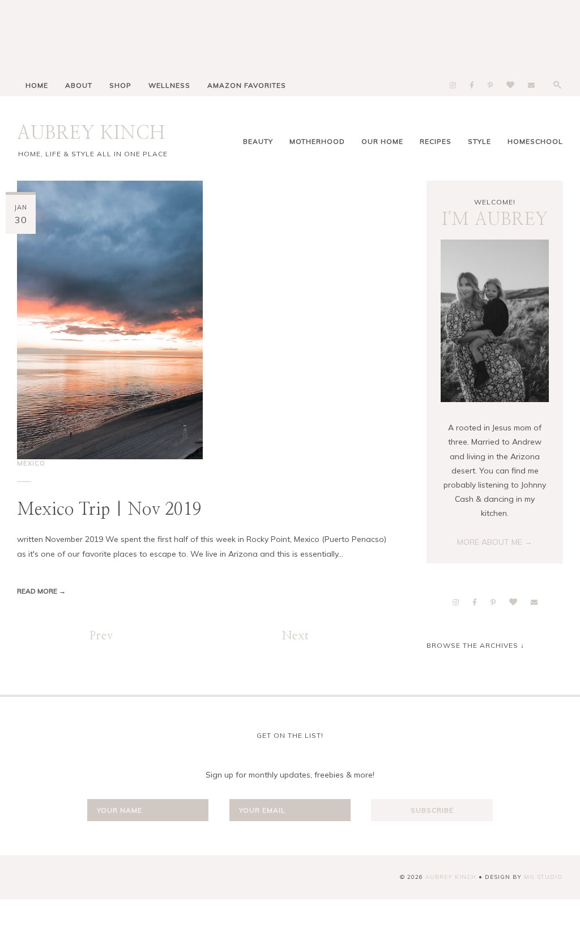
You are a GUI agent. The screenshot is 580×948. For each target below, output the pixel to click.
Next (295, 636)
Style (479, 141)
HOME (36, 85)
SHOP (120, 85)
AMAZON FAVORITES (246, 85)
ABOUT (78, 85)
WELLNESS (169, 85)
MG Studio (543, 877)
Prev (101, 636)
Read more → (41, 591)
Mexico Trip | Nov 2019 (109, 509)
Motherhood (317, 141)
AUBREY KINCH (91, 133)
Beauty (258, 141)
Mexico (31, 463)
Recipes (435, 141)
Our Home (382, 141)
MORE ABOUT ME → (494, 542)
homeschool (535, 141)
